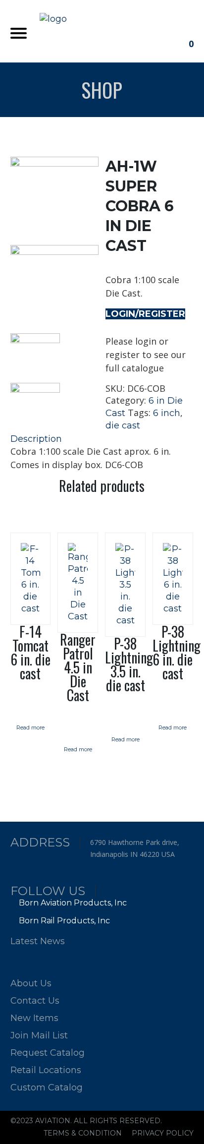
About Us (30, 983)
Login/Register (145, 313)
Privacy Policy (163, 1133)
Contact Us (34, 1000)
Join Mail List (39, 1035)
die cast (122, 425)
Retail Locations (45, 1070)
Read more (30, 727)
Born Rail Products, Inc (64, 920)
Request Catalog (47, 1052)
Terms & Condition (83, 1133)
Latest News (37, 941)
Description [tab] (36, 438)
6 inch (166, 413)
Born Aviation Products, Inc (73, 902)
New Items (34, 1018)
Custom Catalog (46, 1087)
